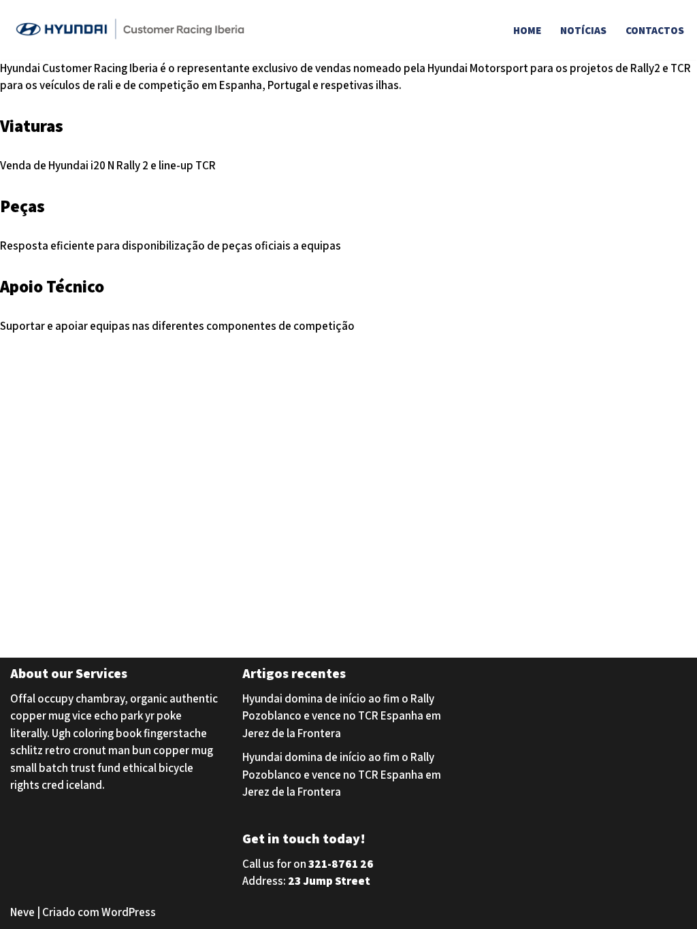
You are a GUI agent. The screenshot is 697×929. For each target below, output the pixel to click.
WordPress (128, 912)
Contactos (655, 30)
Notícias (583, 30)
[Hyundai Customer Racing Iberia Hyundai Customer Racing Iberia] (132, 30)
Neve (22, 912)
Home (527, 30)
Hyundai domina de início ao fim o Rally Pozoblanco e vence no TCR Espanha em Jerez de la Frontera (341, 716)
